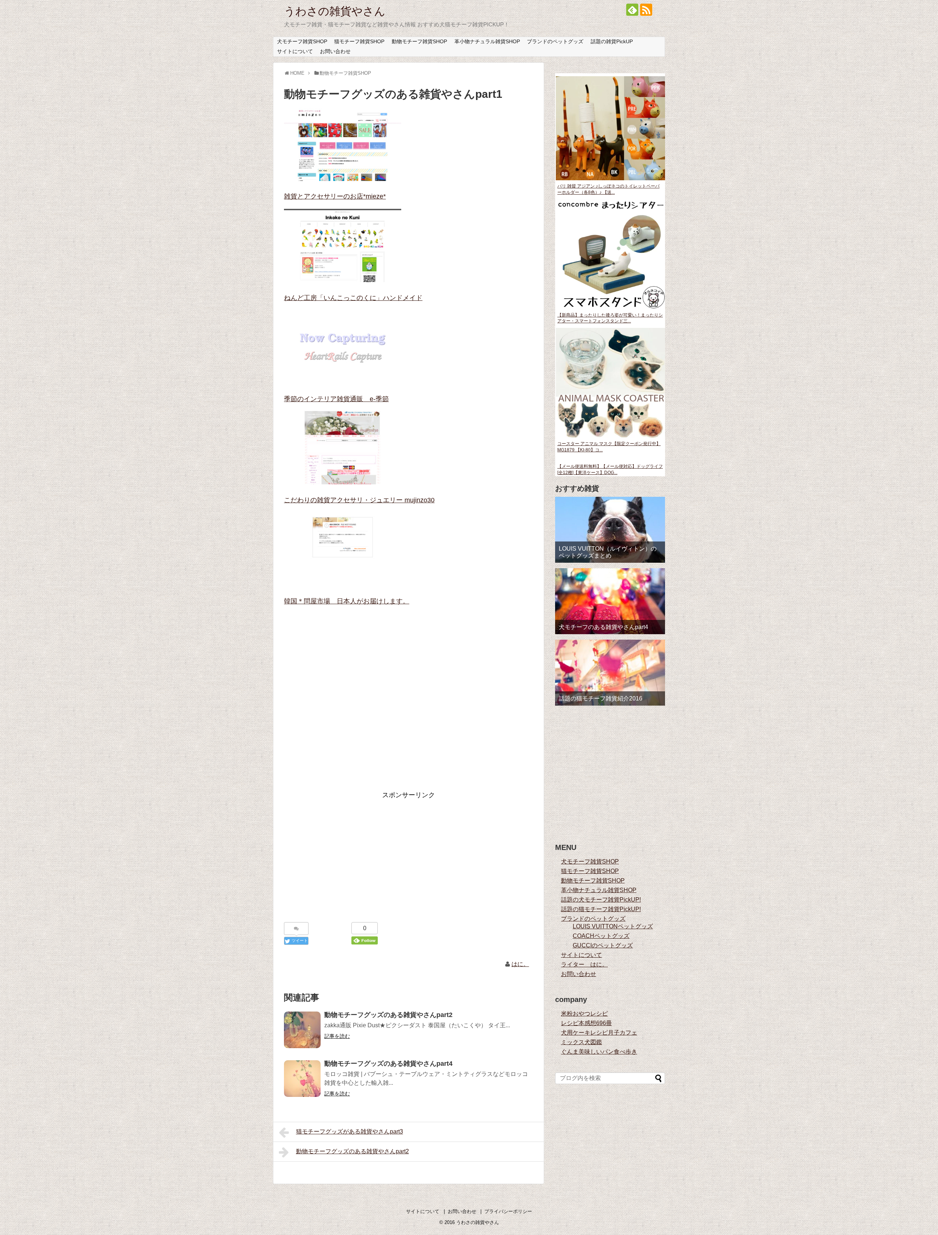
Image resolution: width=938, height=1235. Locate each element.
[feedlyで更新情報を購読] (632, 10)
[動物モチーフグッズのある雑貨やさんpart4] (302, 1078)
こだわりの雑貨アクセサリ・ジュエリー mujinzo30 (359, 500)
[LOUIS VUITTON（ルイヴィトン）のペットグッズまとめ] (610, 530)
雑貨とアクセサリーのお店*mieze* (335, 196)
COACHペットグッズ (601, 936)
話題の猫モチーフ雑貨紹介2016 (600, 698)
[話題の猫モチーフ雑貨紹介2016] (610, 673)
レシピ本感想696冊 (586, 1023)
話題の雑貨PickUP (612, 41)
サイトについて (295, 51)
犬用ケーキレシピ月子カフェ (599, 1032)
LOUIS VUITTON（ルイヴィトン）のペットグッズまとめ (608, 552)
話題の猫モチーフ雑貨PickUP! (601, 909)
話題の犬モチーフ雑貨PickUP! (601, 899)
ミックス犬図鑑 (581, 1042)
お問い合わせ (335, 51)
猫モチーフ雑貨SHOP (359, 41)
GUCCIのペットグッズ (603, 945)
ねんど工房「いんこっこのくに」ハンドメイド (353, 298)
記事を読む (337, 1036)
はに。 (520, 964)
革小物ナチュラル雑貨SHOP (487, 41)
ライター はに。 (584, 964)
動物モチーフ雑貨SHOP (419, 41)
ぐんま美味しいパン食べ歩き (599, 1052)
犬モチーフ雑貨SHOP (302, 41)
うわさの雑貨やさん (334, 11)
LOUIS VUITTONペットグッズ (613, 926)
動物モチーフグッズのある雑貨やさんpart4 (388, 1063)
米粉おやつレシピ (584, 1013)
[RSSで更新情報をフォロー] (646, 10)
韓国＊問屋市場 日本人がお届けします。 (346, 601)
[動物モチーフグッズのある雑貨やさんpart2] (302, 1030)
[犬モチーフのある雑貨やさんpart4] (610, 601)
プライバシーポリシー (508, 1211)
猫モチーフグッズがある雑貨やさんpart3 (349, 1131)
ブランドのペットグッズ (555, 41)
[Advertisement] (408, 704)
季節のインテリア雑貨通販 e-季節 (336, 399)
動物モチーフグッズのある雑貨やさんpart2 (388, 1014)
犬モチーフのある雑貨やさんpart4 (603, 627)
